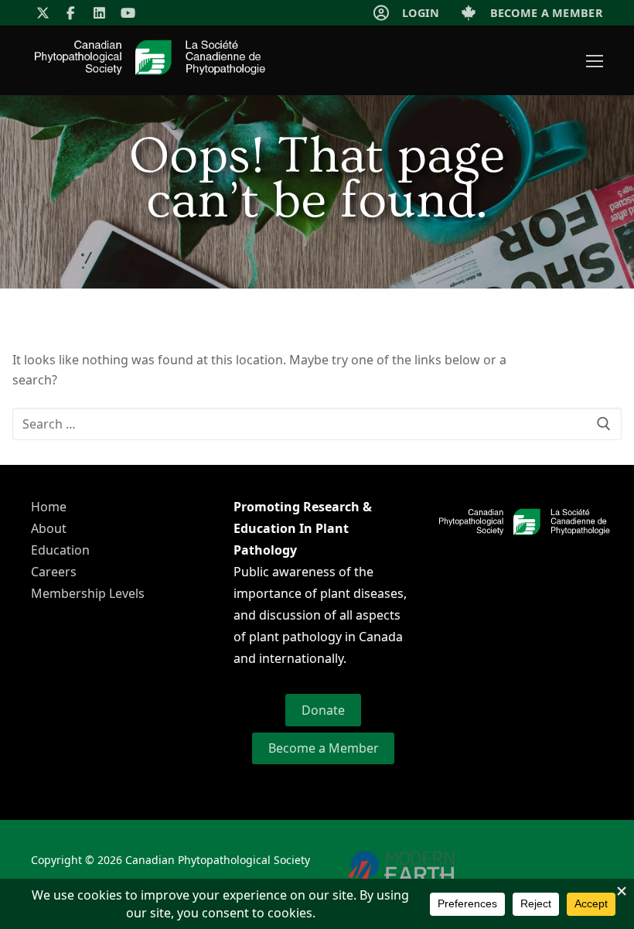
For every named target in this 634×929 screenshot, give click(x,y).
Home (48, 506)
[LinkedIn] (99, 13)
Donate (323, 710)
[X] (43, 13)
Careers (54, 571)
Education (60, 549)
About (48, 528)
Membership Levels (88, 593)
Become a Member (323, 748)
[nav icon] (594, 60)
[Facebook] (72, 13)
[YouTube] (128, 13)
